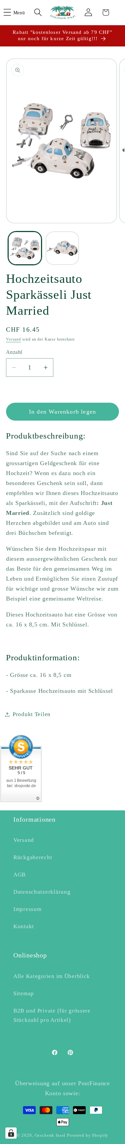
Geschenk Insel (50, 1135)
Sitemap (23, 993)
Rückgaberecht (32, 857)
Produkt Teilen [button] (32, 714)
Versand (13, 339)
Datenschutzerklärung (41, 892)
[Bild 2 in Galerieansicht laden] (62, 248)
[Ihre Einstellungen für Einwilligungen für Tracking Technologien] (11, 1133)
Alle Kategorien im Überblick (51, 976)
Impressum (27, 909)
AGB (19, 874)
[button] (18, 12)
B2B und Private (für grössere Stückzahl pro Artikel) (52, 1015)
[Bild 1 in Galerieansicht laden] (25, 248)
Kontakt (23, 926)
